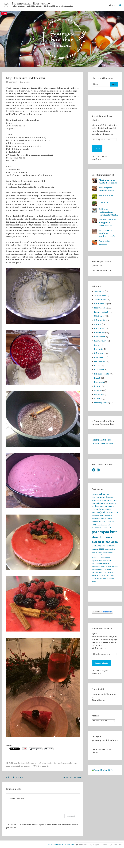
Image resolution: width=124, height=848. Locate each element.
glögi (103, 503)
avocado (104, 497)
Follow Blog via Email (102, 628)
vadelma (110, 572)
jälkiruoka (96, 515)
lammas (95, 522)
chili (115, 500)
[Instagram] (98, 470)
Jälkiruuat (13, 763)
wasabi (94, 581)
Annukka (26, 82)
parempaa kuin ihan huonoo (18, 766)
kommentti (71, 816)
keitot (97, 345)
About (111, 5)
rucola (103, 561)
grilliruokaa (103, 506)
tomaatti (102, 569)
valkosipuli (96, 575)
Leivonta (32, 763)
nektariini (111, 528)
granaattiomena (111, 503)
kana (102, 515)
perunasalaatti (97, 555)
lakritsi (109, 518)
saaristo (109, 561)
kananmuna (108, 515)
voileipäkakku (110, 575)
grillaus (95, 506)
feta (100, 503)
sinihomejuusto (97, 566)
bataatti (110, 497)
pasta (107, 549)
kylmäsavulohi (101, 518)
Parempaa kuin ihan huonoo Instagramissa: (103, 422)
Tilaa (97, 148)
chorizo (95, 503)
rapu (93, 561)
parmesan (95, 549)
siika (107, 564)
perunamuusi (108, 552)
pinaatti (111, 555)
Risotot (97, 386)
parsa (101, 549)
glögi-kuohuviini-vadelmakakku (56, 763)
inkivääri (108, 509)
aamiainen (95, 494)
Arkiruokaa (100, 299)
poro (98, 558)
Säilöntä (98, 398)
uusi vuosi (103, 572)
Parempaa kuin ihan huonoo (31, 3)
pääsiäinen (105, 558)
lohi (94, 525)
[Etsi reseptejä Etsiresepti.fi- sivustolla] (102, 770)
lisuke (111, 522)
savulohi (102, 564)
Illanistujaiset (101, 312)
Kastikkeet (99, 337)
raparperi (113, 558)
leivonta (74, 763)
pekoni (94, 552)
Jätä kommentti (42, 766)
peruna (100, 552)
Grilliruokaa (100, 304)
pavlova (112, 549)
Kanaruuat (99, 332)
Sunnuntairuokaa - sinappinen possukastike (108, 223)
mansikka (100, 525)
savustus (98, 394)
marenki (107, 525)
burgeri (104, 500)
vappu (103, 575)
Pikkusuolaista (101, 374)
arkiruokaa (105, 494)
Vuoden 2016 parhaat (71, 777)
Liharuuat (99, 353)
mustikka (104, 528)
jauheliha (96, 513)
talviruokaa (95, 569)
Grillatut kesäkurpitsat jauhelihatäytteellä (108, 212)
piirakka (105, 555)
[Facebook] (94, 470)
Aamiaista (99, 291)
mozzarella (96, 528)
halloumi (111, 506)
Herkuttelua (100, 308)
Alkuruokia (100, 295)
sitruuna (107, 566)
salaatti (95, 563)
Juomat (97, 324)
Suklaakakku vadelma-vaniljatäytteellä (107, 233)
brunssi (94, 500)
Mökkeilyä (99, 361)
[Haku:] (101, 84)
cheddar (109, 500)
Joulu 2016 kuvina (12, 777)
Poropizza (103, 202)
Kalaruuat (99, 328)
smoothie (115, 566)
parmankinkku (107, 546)
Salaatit (98, 390)
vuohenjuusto (108, 578)
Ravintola (99, 382)
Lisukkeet (99, 357)
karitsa (94, 518)
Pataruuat (99, 370)
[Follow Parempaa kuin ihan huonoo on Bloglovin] (102, 613)
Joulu (103, 512)
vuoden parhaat (97, 578)
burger (99, 500)
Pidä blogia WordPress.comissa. (62, 844)
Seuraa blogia (101, 663)
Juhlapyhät (23, 763)
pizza (94, 558)
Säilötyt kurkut (106, 195)
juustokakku (112, 512)
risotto (98, 561)
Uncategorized (101, 403)
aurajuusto (95, 497)
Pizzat (97, 378)
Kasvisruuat (100, 341)
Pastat (97, 365)
